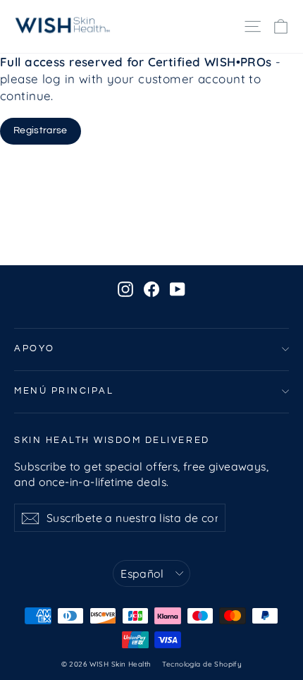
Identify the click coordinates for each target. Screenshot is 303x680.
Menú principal (63, 391)
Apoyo (34, 348)
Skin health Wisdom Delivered (112, 440)
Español (142, 573)
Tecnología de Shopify (202, 664)
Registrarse (40, 130)
